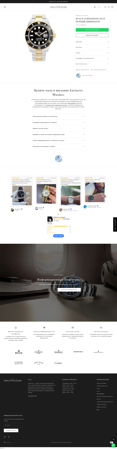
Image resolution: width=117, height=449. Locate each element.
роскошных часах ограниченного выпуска (56, 105)
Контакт (99, 399)
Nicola (40, 207)
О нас (98, 388)
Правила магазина (101, 404)
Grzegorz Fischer (92, 206)
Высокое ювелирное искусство (105, 396)
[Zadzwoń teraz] (113, 439)
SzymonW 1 (18, 209)
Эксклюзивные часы (102, 386)
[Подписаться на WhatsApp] (9, 437)
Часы (98, 391)
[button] (12, 196)
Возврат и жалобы (101, 407)
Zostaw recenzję (58, 236)
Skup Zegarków (100, 394)
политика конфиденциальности (105, 402)
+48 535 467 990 (32, 396)
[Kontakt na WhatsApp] (113, 445)
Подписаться (11, 430)
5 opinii (16, 210)
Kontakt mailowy (92, 35)
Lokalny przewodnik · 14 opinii (70, 210)
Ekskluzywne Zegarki (82, 15)
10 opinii (41, 209)
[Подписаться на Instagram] (4, 437)
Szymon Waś (66, 209)
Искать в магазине (101, 383)
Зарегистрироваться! (69, 290)
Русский (98, 6)
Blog (98, 409)
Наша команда (71, 103)
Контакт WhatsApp (92, 30)
